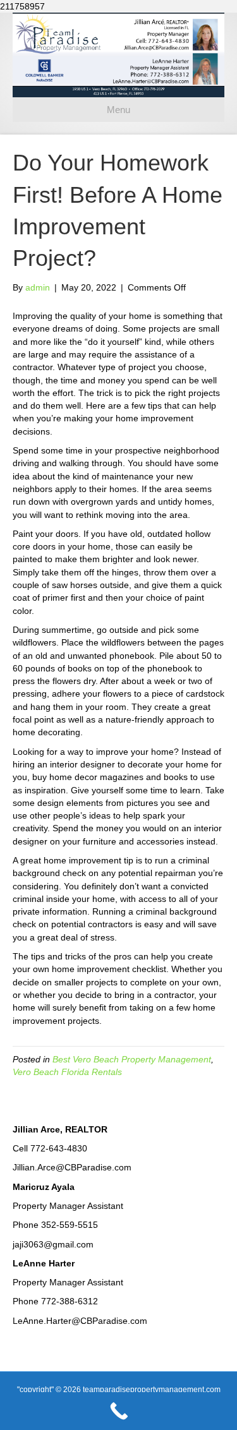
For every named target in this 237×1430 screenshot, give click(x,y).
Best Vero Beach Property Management (131, 1059)
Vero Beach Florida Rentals (67, 1072)
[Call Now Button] (118, 1411)
